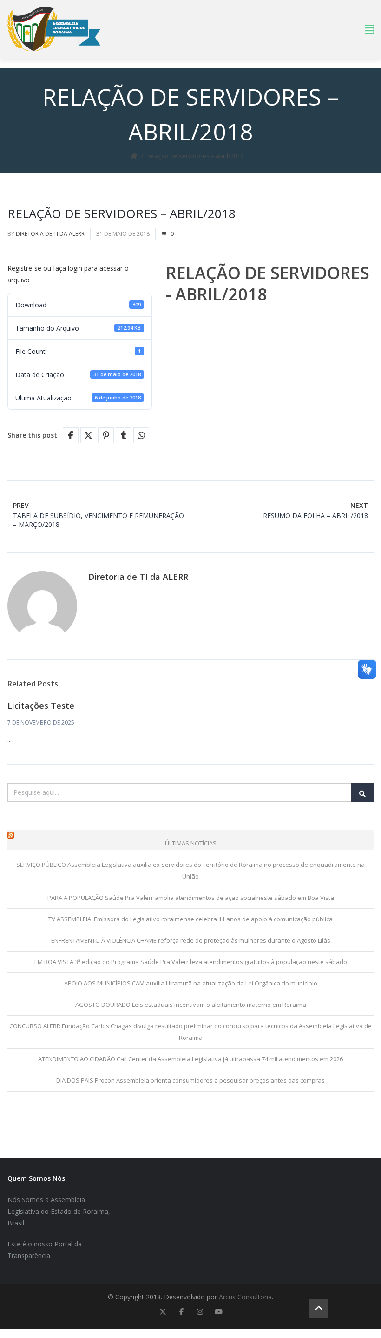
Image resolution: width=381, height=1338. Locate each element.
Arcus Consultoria (245, 1296)
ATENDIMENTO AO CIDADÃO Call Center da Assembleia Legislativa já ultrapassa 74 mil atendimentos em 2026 (190, 1059)
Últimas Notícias (191, 843)
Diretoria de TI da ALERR (50, 234)
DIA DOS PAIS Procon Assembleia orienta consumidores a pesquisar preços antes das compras (190, 1080)
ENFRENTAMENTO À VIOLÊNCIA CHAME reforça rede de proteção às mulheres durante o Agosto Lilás (190, 940)
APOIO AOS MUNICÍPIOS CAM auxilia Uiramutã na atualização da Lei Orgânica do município (190, 983)
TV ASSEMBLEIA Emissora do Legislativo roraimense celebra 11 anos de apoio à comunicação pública (190, 919)
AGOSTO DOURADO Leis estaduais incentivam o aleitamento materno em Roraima (190, 1004)
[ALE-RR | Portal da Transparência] (53, 29)
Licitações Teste (40, 705)
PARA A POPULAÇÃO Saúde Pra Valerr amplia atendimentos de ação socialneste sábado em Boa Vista (190, 897)
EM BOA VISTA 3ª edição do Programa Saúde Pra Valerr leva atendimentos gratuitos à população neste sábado (190, 962)
